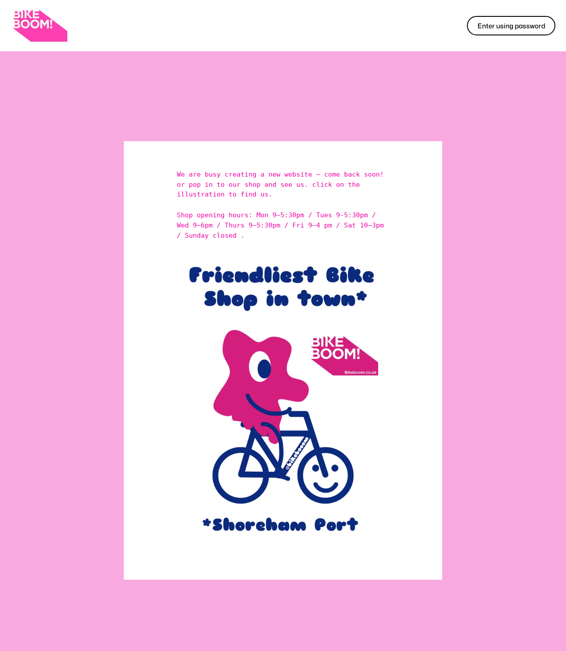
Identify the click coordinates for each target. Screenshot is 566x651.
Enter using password (511, 26)
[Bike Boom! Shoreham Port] (40, 25)
